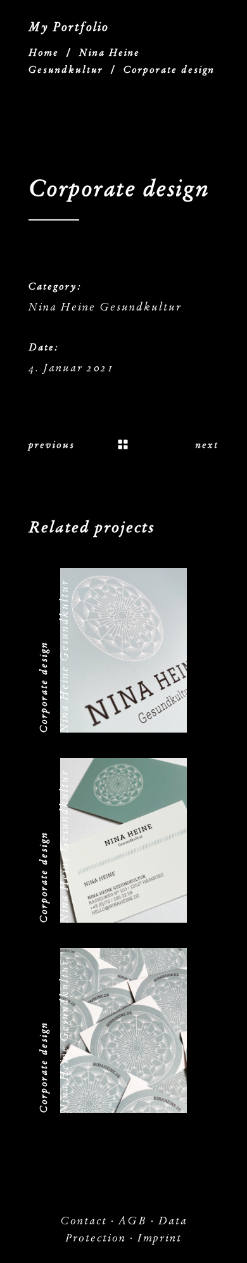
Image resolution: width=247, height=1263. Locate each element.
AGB (132, 1221)
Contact (83, 1221)
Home (43, 52)
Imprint (159, 1238)
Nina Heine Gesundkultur (105, 307)
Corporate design (43, 687)
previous (51, 445)
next (207, 445)
